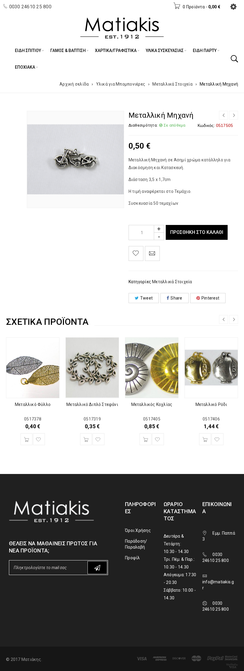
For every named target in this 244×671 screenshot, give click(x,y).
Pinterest (210, 298)
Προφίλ (132, 557)
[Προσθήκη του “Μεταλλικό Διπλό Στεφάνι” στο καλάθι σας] (86, 439)
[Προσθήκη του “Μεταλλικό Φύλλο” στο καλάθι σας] (26, 439)
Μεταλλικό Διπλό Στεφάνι (92, 404)
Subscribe (97, 567)
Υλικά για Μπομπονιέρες (121, 84)
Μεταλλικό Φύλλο (33, 404)
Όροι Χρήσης (138, 530)
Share (176, 298)
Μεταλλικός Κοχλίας (152, 404)
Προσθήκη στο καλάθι (196, 232)
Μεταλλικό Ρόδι (211, 404)
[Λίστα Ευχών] (136, 253)
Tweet (146, 298)
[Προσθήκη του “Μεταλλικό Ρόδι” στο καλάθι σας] (205, 439)
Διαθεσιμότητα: (143, 125)
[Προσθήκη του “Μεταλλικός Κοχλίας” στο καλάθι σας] (145, 439)
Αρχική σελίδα (74, 84)
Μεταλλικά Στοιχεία (172, 84)
